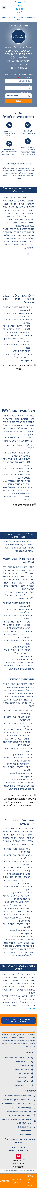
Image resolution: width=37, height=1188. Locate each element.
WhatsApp (4, 1181)
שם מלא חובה (25, 78)
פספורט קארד (18, 1147)
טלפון (29, 85)
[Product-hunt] (18, 1156)
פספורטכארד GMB (18, 1150)
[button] (4, 7)
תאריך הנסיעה (25, 92)
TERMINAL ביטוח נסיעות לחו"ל (23, 17)
